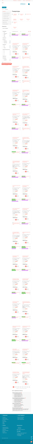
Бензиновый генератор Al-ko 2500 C (16, 186)
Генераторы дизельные (5, 427)
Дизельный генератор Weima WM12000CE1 (16, 326)
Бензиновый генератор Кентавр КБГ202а (25, 44)
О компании (4, 417)
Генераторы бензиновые (5, 428)
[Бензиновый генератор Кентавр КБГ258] (26, 155)
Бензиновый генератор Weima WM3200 (16, 256)
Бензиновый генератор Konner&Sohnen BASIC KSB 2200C (16, 233)
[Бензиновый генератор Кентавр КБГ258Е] (26, 203)
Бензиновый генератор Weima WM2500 (25, 186)
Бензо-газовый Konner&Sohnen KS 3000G (16, 349)
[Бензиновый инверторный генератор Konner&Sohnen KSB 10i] (16, 155)
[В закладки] (20, 34)
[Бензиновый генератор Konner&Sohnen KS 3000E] (16, 366)
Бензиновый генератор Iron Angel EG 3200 (16, 114)
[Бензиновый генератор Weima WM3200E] (16, 296)
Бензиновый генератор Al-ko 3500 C (26, 232)
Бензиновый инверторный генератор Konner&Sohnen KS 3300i (26, 302)
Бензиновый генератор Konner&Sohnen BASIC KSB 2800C (25, 138)
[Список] (30, 31)
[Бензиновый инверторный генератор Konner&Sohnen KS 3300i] (26, 296)
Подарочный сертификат (20, 418)
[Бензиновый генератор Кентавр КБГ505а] (26, 343)
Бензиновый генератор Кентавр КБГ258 (25, 161)
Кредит (3, 422)
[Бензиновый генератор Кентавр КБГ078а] (16, 38)
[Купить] (16, 54)
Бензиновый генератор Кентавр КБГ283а (16, 138)
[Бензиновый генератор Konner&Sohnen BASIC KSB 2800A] (26, 84)
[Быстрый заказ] (18, 54)
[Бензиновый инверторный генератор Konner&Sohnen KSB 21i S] (26, 366)
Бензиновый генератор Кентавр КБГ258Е (25, 209)
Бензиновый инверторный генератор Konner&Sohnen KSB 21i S (26, 373)
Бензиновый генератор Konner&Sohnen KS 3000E (16, 372)
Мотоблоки (4, 431)
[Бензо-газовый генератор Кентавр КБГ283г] (16, 203)
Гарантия (4, 423)
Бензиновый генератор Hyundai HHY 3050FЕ (25, 279)
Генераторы (4, 11)
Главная (3, 9)
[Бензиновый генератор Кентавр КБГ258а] (16, 84)
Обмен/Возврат (4, 421)
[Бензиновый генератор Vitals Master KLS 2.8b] (26, 320)
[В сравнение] (20, 35)
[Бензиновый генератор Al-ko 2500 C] (16, 180)
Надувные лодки (5, 432)
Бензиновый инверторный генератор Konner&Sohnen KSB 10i (16, 162)
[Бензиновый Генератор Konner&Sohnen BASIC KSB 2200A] (26, 61)
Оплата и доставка (5, 418)
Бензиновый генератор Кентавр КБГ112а (16, 67)
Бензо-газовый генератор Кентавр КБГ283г (16, 209)
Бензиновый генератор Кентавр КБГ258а (16, 90)
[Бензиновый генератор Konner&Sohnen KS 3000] (16, 273)
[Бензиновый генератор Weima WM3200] (16, 250)
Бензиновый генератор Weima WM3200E (16, 302)
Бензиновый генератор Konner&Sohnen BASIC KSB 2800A (25, 91)
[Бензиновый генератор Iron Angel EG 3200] (16, 108)
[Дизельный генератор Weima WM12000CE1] (16, 320)
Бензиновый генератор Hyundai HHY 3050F (25, 256)
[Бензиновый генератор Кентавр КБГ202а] (26, 38)
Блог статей (4, 420)
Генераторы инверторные (6, 13)
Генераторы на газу (5, 16)
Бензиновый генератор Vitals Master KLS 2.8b (26, 326)
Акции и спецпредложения (20, 419)
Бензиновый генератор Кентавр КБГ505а (25, 349)
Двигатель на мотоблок (5, 430)
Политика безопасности (5, 419)
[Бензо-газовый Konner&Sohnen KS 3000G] (16, 343)
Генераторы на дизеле (6, 18)
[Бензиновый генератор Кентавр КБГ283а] (16, 132)
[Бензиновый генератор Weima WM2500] (26, 180)
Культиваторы (4, 429)
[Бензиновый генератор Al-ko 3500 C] (26, 226)
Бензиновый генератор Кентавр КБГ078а (16, 44)
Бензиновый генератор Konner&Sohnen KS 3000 (16, 279)
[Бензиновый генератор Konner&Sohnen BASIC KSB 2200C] (16, 226)
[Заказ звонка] (31, 442)
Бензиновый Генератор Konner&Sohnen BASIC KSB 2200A (25, 67)
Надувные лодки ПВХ (5, 20)
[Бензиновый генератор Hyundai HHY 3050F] (26, 250)
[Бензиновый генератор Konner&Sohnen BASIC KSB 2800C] (26, 132)
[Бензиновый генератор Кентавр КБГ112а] (16, 61)
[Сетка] (28, 31)
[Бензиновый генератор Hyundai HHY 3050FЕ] (26, 273)
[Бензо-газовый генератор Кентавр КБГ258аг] (26, 108)
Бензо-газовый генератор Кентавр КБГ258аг (25, 114)
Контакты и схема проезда (20, 417)
